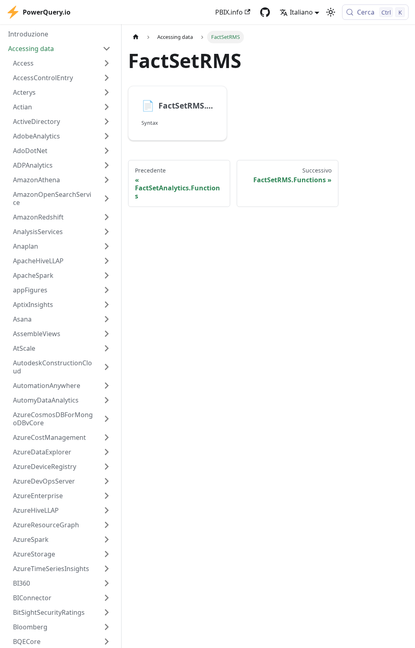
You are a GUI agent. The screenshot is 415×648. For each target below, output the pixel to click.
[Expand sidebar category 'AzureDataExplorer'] (107, 452)
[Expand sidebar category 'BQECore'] (107, 641)
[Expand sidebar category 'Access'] (107, 63)
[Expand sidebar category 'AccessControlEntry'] (107, 77)
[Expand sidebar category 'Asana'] (107, 319)
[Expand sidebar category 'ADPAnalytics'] (107, 165)
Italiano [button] (301, 12)
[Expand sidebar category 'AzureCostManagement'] (107, 437)
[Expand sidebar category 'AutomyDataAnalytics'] (107, 400)
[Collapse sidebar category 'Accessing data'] (107, 48)
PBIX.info (229, 12)
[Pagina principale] (135, 37)
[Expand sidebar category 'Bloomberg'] (107, 626)
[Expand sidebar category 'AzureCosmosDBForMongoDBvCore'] (107, 418)
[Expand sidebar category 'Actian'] (107, 106)
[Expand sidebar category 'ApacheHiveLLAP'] (107, 260)
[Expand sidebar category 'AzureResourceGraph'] (107, 524)
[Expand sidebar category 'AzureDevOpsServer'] (107, 481)
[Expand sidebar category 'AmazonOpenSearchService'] (107, 198)
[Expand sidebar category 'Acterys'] (107, 92)
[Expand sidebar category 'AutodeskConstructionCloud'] (107, 366)
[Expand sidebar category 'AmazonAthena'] (107, 179)
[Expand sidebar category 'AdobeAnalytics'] (107, 136)
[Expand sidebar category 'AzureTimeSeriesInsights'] (107, 568)
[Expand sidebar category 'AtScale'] (107, 348)
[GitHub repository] (265, 12)
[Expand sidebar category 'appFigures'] (107, 290)
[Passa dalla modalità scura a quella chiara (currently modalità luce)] (330, 12)
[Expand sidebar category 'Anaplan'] (107, 246)
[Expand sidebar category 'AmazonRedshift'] (107, 217)
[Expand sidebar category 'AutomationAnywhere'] (107, 385)
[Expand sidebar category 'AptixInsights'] (107, 304)
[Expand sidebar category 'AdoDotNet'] (107, 150)
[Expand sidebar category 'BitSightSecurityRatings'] (107, 612)
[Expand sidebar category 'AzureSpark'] (107, 539)
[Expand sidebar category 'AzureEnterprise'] (107, 495)
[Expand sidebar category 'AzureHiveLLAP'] (107, 510)
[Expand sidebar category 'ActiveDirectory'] (107, 121)
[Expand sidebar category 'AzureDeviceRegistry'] (107, 466)
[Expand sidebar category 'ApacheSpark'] (107, 275)
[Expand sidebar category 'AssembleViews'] (107, 333)
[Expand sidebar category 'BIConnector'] (107, 597)
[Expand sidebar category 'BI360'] (107, 583)
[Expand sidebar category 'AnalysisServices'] (107, 231)
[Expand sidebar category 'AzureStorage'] (107, 554)
